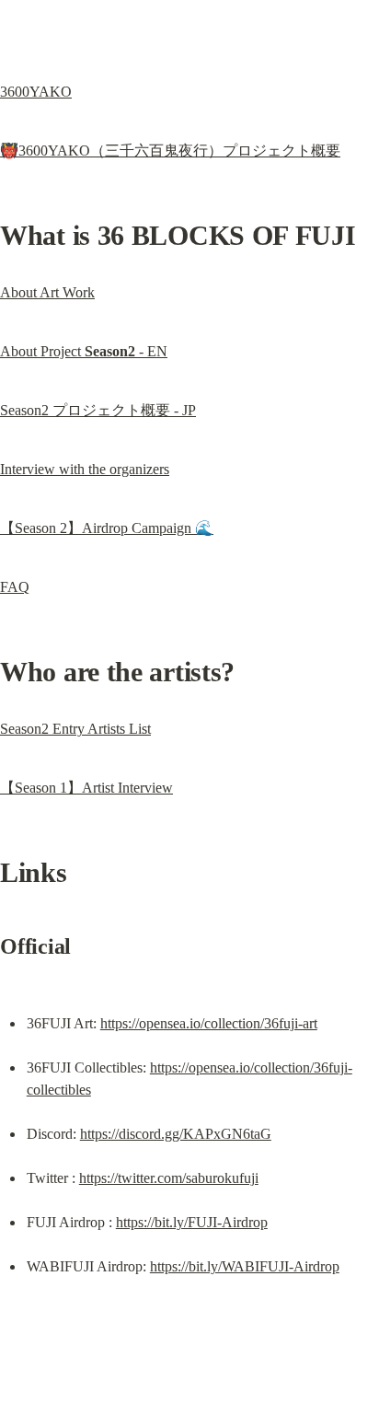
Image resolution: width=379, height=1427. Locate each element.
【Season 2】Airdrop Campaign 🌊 (106, 528)
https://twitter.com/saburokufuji (168, 1178)
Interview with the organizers (84, 469)
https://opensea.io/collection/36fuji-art (208, 1023)
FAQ (14, 587)
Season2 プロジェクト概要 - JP (98, 410)
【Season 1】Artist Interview (86, 787)
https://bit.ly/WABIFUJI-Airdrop (244, 1266)
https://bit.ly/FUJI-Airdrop (192, 1222)
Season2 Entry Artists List (75, 729)
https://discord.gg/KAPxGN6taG (175, 1134)
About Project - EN (83, 351)
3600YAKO (36, 91)
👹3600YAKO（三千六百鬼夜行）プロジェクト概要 (170, 150)
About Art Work (47, 292)
